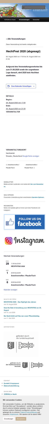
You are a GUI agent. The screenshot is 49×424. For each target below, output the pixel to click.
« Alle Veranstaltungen (16, 38)
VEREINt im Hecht (9, 19)
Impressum (14, 414)
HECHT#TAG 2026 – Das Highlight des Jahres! (20, 302)
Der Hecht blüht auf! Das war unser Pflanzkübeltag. (22, 316)
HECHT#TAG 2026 (18, 266)
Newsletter (36, 19)
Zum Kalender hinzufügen (21, 86)
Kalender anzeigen (10, 290)
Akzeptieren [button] (21, 419)
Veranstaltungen (24, 20)
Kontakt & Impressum (11, 383)
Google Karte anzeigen (31, 156)
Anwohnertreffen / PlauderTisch (23, 275)
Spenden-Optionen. (38, 197)
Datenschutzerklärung (11, 386)
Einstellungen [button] (8, 419)
